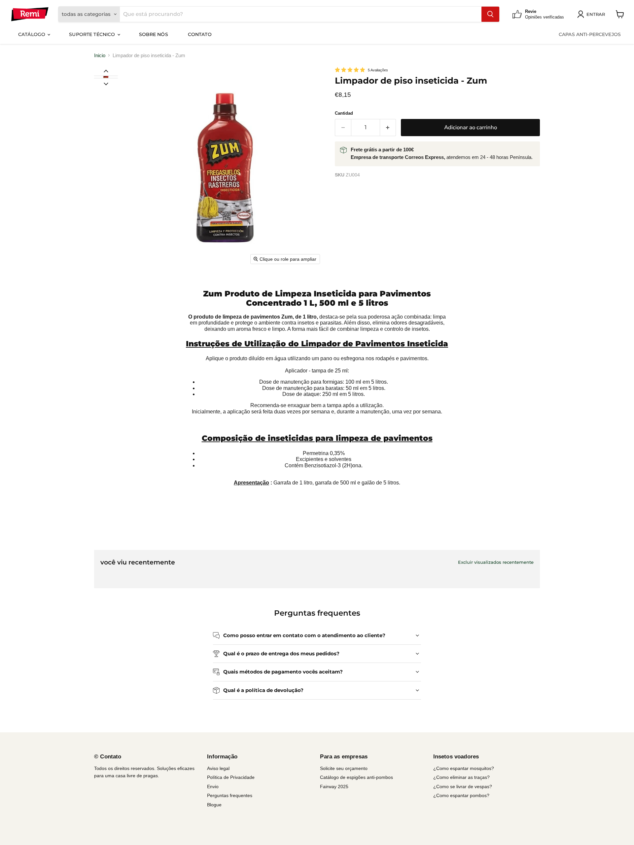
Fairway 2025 (334, 786)
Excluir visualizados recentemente (496, 562)
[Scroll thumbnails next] (106, 83)
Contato (200, 34)
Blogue (214, 804)
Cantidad (344, 113)
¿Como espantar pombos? (461, 795)
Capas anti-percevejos (590, 34)
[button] (105, 77)
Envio (213, 786)
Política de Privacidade (231, 777)
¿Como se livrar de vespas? (462, 786)
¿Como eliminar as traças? (461, 777)
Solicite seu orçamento (344, 768)
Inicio (99, 55)
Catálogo (32, 34)
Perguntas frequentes (229, 795)
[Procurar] (490, 14)
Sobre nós (153, 34)
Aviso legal (218, 768)
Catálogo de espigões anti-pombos (356, 777)
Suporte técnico (92, 34)
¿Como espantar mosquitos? (463, 768)
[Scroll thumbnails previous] (106, 70)
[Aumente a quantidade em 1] (388, 127)
